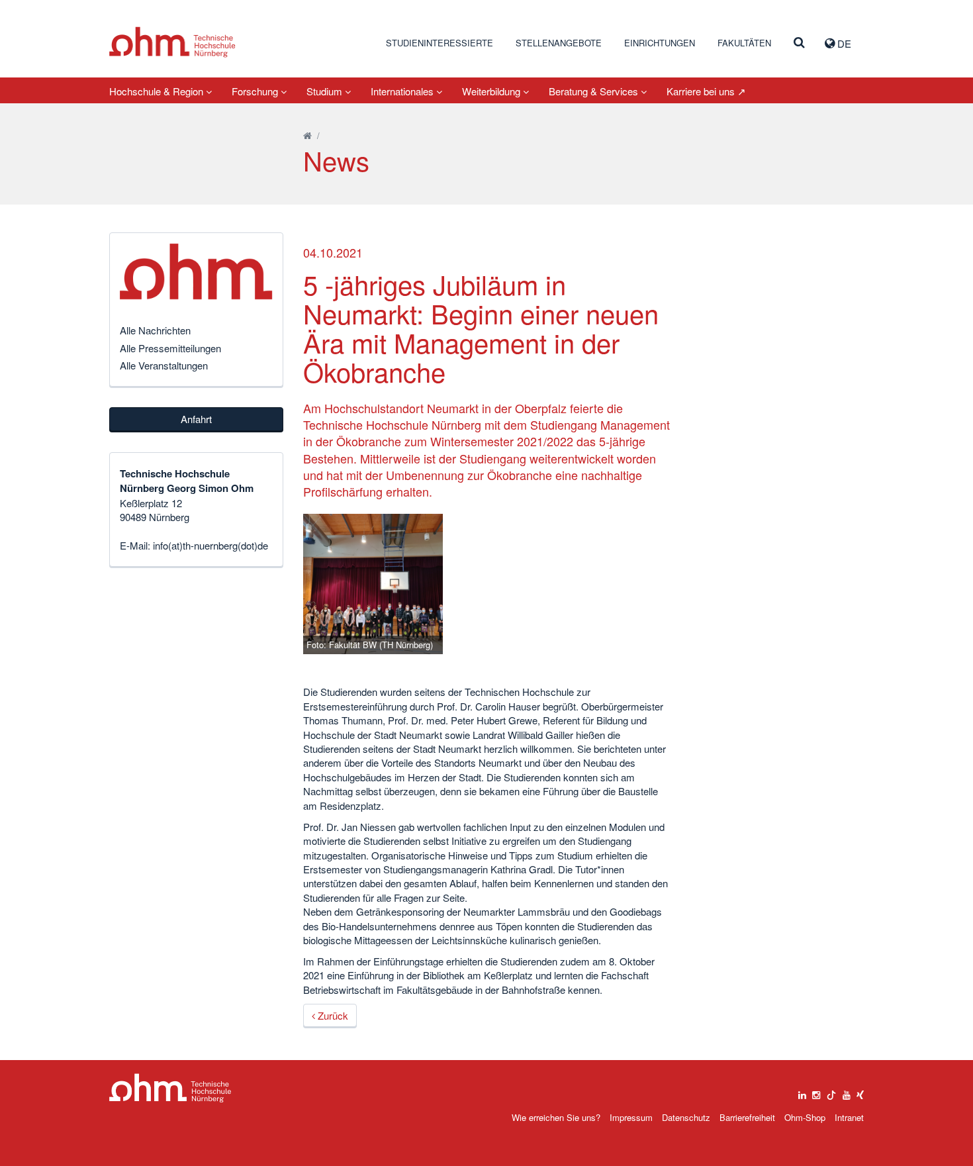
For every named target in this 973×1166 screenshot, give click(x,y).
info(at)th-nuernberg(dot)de (210, 545)
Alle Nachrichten (155, 330)
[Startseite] (307, 135)
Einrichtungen (659, 42)
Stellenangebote (559, 42)
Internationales (403, 91)
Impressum (631, 1117)
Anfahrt (196, 419)
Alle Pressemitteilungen (170, 348)
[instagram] (816, 1091)
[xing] (860, 1091)
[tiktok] (831, 1091)
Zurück (331, 1015)
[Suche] (799, 43)
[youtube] (847, 1091)
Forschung (256, 91)
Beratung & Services (595, 91)
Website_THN (172, 42)
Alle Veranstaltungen (164, 365)
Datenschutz (686, 1117)
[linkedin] (802, 1091)
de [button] (843, 43)
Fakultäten (744, 42)
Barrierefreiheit (747, 1117)
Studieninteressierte (439, 42)
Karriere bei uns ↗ (706, 91)
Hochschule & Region (157, 91)
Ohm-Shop (804, 1117)
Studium (325, 91)
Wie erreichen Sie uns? (556, 1117)
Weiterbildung (492, 91)
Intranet (849, 1117)
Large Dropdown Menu (170, 1088)
